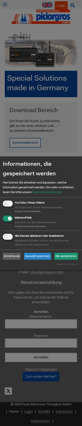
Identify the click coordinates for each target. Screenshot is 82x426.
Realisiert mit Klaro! (67, 264)
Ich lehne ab (12, 256)
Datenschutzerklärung (47, 192)
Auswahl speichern (37, 256)
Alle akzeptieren (66, 256)
